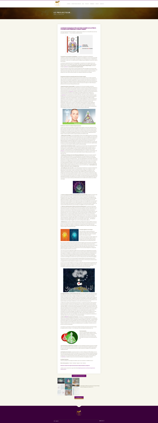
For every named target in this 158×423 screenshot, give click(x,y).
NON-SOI (66, 316)
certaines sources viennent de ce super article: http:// (78, 369)
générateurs (71, 91)
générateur (66, 66)
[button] (79, 376)
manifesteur (64, 356)
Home (55, 14)
